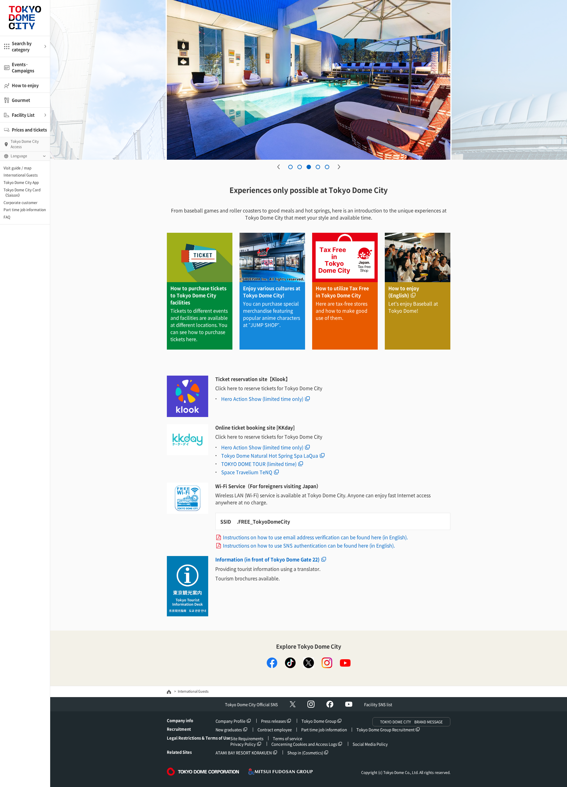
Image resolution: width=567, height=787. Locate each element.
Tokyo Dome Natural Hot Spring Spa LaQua (269, 455)
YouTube (348, 704)
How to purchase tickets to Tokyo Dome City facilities (198, 295)
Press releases (273, 721)
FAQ (7, 217)
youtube (345, 662)
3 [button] (309, 167)
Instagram (311, 704)
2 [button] (299, 167)
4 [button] (318, 167)
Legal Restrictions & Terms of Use (198, 738)
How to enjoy (25, 85)
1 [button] (290, 167)
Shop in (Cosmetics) (305, 752)
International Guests (21, 175)
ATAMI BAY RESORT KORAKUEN (244, 752)
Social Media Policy (370, 744)
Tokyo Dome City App (21, 182)
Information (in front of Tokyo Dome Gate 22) (267, 559)
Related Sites (179, 752)
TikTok (290, 662)
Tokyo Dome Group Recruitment (385, 729)
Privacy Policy (243, 744)
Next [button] (339, 167)
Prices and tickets (29, 129)
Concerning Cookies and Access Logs (304, 744)
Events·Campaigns (23, 67)
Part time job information (25, 209)
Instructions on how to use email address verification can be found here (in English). (315, 537)
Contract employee (275, 729)
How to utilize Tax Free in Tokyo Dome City (342, 292)
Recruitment (179, 729)
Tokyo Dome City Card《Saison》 (22, 192)
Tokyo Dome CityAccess (25, 144)
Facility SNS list (378, 704)
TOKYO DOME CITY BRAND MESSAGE (411, 722)
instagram (327, 662)
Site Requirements (246, 738)
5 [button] (327, 167)
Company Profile (230, 721)
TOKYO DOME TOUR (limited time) (258, 463)
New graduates (229, 729)
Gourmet (21, 100)
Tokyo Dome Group (319, 721)
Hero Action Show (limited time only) (262, 398)
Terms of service (287, 738)
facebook (272, 662)
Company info (180, 720)
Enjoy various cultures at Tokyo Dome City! (271, 292)
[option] (339, 80)
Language (19, 156)
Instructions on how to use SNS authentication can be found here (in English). (309, 545)
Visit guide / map (17, 168)
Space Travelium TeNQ (246, 472)
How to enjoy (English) (403, 292)
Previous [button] (278, 167)
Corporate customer (21, 202)
